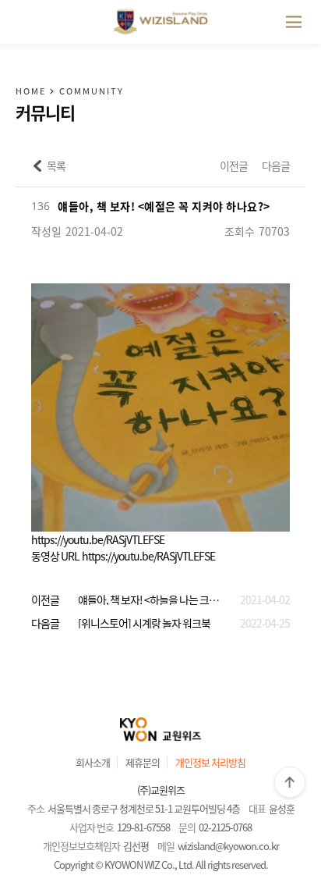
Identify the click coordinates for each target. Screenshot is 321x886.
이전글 (234, 165)
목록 (56, 165)
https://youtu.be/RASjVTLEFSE (97, 539)
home (31, 91)
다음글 (276, 165)
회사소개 (93, 762)
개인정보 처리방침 (210, 762)
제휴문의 (142, 762)
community (91, 91)
